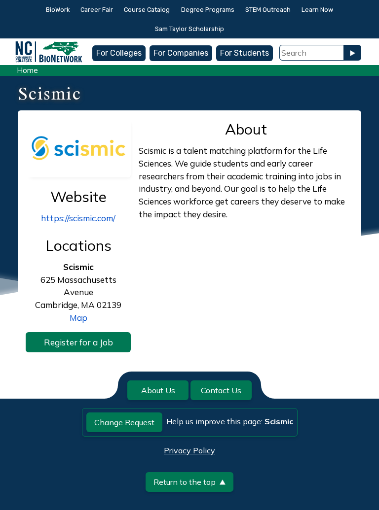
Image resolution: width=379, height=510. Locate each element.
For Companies (180, 53)
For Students (244, 53)
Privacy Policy (189, 450)
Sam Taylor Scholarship (189, 29)
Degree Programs (207, 9)
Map (78, 317)
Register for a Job (78, 342)
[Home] (49, 45)
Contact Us (221, 390)
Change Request (124, 422)
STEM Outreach (268, 9)
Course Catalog (147, 9)
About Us (158, 390)
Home (27, 70)
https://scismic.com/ (78, 218)
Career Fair (96, 9)
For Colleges (119, 53)
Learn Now (317, 9)
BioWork (58, 9)
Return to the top (184, 482)
